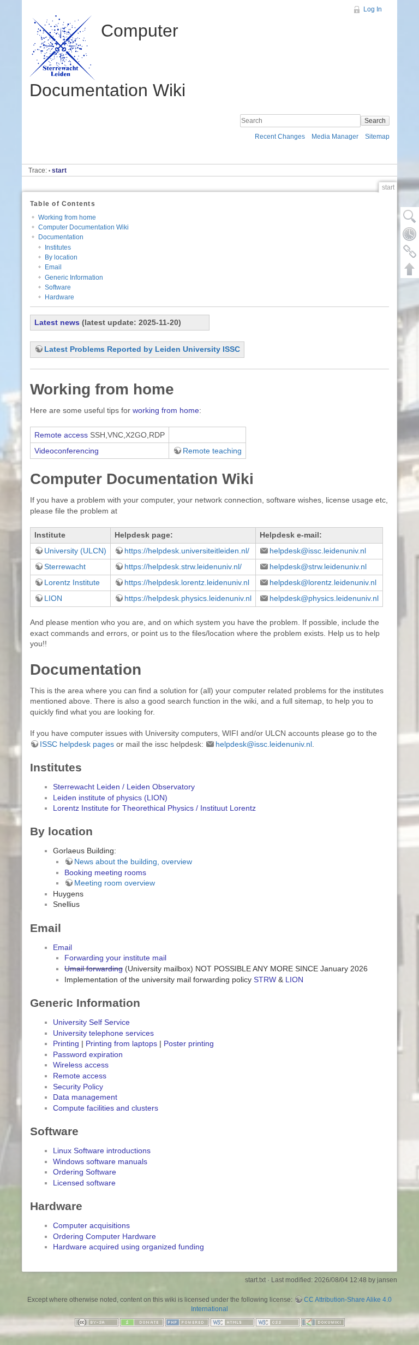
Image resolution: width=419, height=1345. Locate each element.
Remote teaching (212, 450)
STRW (265, 979)
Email (53, 267)
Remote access (61, 434)
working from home (166, 410)
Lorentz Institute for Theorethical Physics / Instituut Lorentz (154, 808)
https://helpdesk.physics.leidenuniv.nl (188, 598)
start (59, 170)
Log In (372, 9)
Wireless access (81, 1064)
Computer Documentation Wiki (83, 227)
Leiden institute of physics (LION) (110, 797)
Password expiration (88, 1054)
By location (61, 257)
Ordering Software (84, 1171)
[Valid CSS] (278, 1322)
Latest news (57, 322)
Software (58, 287)
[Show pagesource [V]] (409, 216)
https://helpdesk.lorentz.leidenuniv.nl (186, 582)
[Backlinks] (409, 251)
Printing (66, 1043)
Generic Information (74, 277)
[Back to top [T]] (409, 269)
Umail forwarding (93, 968)
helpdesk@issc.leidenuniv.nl (318, 550)
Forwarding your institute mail (115, 957)
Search (375, 121)
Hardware (59, 297)
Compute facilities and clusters (105, 1108)
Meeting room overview (114, 882)
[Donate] (142, 1322)
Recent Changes (280, 136)
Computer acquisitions (91, 1225)
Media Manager (335, 136)
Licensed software (84, 1182)
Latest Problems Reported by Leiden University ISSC (142, 349)
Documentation (60, 237)
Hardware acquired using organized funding (128, 1246)
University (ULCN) (75, 550)
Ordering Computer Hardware (104, 1236)
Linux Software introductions (102, 1150)
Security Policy (78, 1086)
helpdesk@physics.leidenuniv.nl (324, 598)
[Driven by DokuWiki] (323, 1322)
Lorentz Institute (72, 582)
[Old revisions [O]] (409, 234)
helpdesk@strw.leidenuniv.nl (318, 566)
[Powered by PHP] (187, 1322)
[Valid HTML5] (232, 1322)
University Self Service (91, 1022)
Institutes (58, 247)
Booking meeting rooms (105, 872)
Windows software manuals (100, 1161)
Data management (85, 1097)
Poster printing (189, 1043)
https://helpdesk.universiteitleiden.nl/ (186, 550)
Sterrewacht (65, 566)
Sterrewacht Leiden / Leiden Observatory (124, 786)
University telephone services (103, 1033)
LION (53, 598)
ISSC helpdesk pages (77, 744)
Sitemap (377, 136)
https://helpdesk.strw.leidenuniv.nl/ (183, 566)
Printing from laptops (121, 1043)
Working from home (67, 217)
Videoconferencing (66, 450)
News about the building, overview (133, 861)
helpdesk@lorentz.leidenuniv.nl (323, 582)
